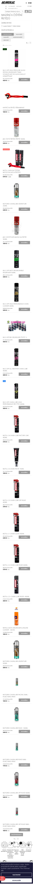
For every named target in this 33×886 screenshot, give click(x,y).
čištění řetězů (17, 26)
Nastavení (16, 875)
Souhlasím (16, 880)
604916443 (18, 6)
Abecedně (6, 40)
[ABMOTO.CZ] (8, 2)
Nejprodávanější (17, 37)
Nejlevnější (19, 34)
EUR (31, 6)
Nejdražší (6, 37)
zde (2, 870)
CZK (28, 6)
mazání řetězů (7, 26)
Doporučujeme (8, 34)
